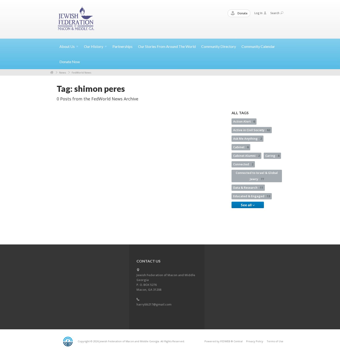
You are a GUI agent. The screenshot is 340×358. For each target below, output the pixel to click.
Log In (258, 13)
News (62, 72)
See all (246, 205)
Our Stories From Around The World (167, 46)
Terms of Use (275, 341)
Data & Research (248, 187)
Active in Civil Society (251, 130)
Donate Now (69, 61)
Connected (243, 164)
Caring (272, 156)
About (67, 46)
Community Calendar (258, 46)
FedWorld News (81, 72)
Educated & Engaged (251, 196)
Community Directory (218, 46)
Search (274, 13)
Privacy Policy (254, 341)
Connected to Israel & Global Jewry (257, 176)
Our (93, 46)
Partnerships (122, 46)
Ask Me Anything (247, 138)
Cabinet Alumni (246, 156)
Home (51, 72)
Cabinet (241, 147)
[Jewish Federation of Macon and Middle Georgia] (76, 19)
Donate (242, 13)
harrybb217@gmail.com (153, 304)
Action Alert (244, 121)
